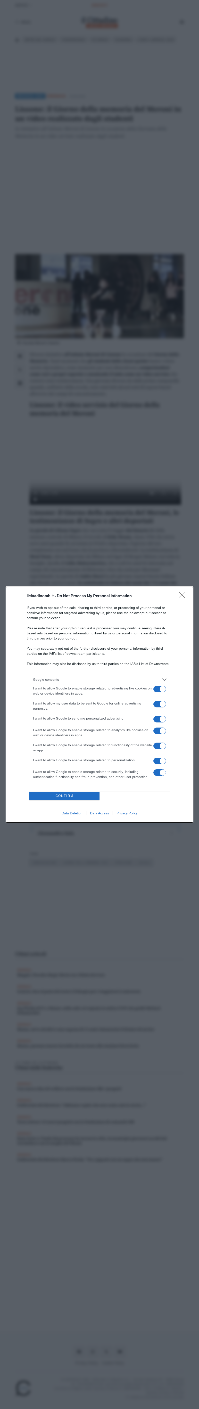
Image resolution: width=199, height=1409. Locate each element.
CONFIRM (65, 796)
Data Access (99, 813)
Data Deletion (72, 813)
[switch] (159, 689)
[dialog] (99, 704)
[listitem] (99, 679)
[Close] (183, 596)
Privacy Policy (127, 813)
